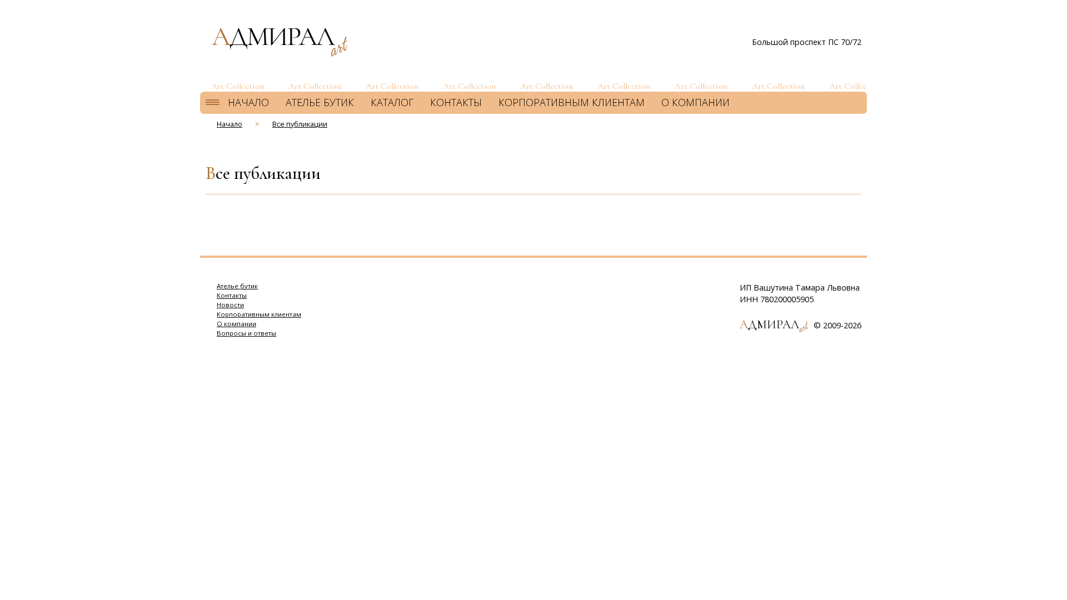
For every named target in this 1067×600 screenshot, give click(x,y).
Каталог (392, 102)
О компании (695, 102)
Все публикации (299, 124)
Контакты (456, 102)
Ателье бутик (320, 102)
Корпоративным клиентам (571, 102)
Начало (248, 102)
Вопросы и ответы (246, 333)
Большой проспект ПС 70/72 (806, 42)
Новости (230, 305)
